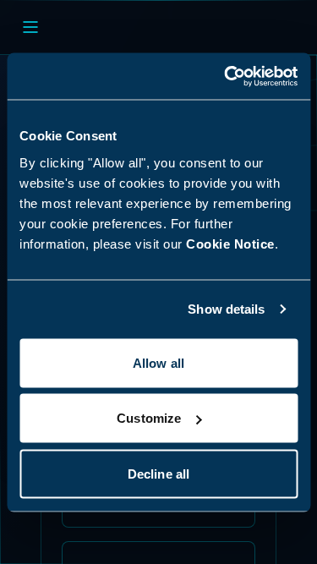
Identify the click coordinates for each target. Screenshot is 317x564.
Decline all (158, 473)
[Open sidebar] (30, 27)
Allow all (158, 362)
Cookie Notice (230, 243)
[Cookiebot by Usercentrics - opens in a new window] (226, 76)
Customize (149, 418)
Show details (226, 309)
